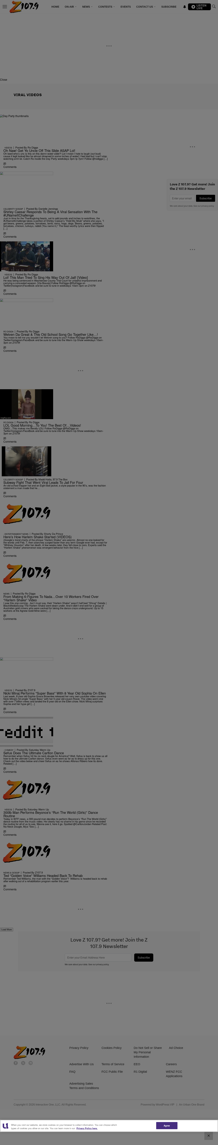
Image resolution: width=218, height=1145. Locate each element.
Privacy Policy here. (87, 1128)
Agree (167, 1125)
